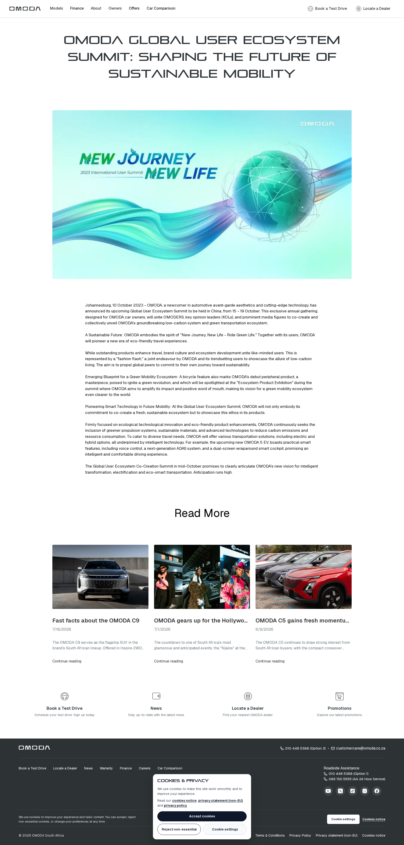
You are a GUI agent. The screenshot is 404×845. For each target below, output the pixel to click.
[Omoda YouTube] (328, 791)
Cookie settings (225, 829)
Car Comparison (170, 768)
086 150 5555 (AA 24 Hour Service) (357, 779)
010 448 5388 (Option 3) (305, 748)
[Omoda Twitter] (340, 791)
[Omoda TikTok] (352, 791)
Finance (126, 768)
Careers (145, 768)
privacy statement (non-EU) (220, 800)
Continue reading (66, 661)
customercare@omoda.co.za (360, 748)
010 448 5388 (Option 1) (348, 773)
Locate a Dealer (65, 768)
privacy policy (175, 805)
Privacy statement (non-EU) (336, 835)
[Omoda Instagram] (364, 791)
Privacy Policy (300, 835)
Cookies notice (373, 819)
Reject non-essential (179, 829)
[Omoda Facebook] (377, 791)
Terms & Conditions (270, 835)
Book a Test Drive (32, 768)
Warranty (106, 768)
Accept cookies (202, 816)
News (88, 768)
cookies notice (184, 800)
